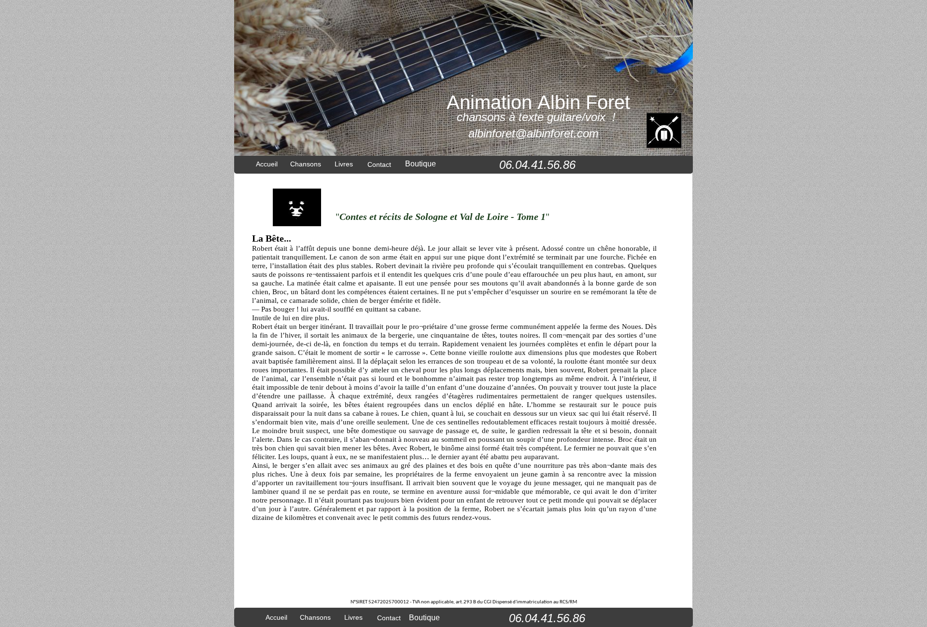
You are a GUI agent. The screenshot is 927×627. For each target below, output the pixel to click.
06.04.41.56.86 (547, 618)
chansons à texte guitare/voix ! (536, 116)
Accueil (276, 617)
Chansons (315, 617)
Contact (389, 618)
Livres (353, 617)
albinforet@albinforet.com (533, 133)
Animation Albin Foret (538, 102)
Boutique (420, 164)
